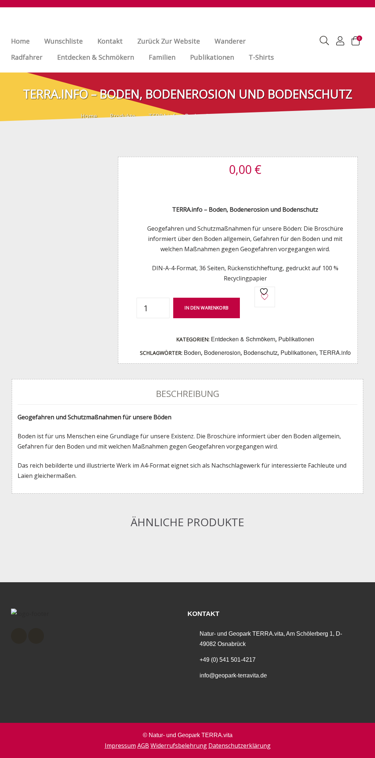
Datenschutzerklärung (239, 746)
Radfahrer (26, 57)
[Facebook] (19, 636)
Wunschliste (63, 41)
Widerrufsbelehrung (179, 746)
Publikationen (212, 57)
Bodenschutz (261, 352)
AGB (143, 746)
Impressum (120, 746)
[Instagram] (36, 636)
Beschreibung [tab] (187, 393)
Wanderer (230, 41)
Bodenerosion (222, 352)
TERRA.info (335, 352)
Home (20, 41)
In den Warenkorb (207, 308)
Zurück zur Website (168, 41)
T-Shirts (261, 57)
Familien (162, 57)
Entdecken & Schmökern (95, 57)
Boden (192, 352)
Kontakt (110, 41)
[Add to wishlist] (265, 297)
